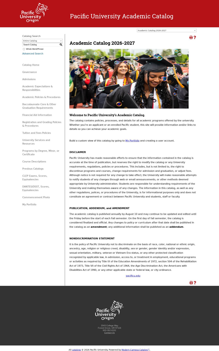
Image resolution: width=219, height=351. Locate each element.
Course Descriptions (34, 161)
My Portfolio (132, 140)
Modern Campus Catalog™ (136, 350)
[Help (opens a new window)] (194, 37)
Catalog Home (30, 65)
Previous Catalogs (33, 168)
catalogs (76, 350)
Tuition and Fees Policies (36, 133)
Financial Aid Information (37, 115)
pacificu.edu (133, 275)
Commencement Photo (36, 197)
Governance (29, 72)
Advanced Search (32, 53)
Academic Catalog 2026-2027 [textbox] (152, 30)
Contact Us (109, 332)
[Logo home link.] (34, 21)
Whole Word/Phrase (34, 49)
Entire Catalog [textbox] (30, 41)
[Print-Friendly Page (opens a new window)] (190, 37)
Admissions (29, 79)
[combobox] (167, 30)
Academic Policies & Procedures (41, 97)
